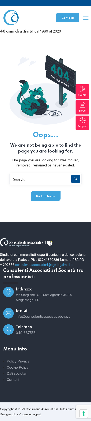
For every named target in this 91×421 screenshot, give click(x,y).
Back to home (45, 196)
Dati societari (17, 373)
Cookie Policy (18, 367)
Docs (82, 110)
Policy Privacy (18, 361)
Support (82, 126)
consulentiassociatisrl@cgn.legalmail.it (44, 265)
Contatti (68, 17)
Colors (82, 95)
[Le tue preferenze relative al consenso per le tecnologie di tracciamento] (84, 414)
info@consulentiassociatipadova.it (43, 316)
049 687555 (26, 333)
